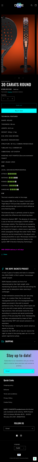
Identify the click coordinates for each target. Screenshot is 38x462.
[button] (2, 5)
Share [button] (5, 254)
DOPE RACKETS (16, 458)
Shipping (10, 91)
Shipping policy (8, 385)
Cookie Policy (8, 402)
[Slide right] (23, 78)
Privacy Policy (8, 398)
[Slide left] (15, 78)
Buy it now (19, 111)
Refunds (6, 389)
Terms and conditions (10, 394)
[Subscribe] (32, 371)
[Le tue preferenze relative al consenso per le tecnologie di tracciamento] (35, 459)
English (18, 448)
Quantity (3, 95)
